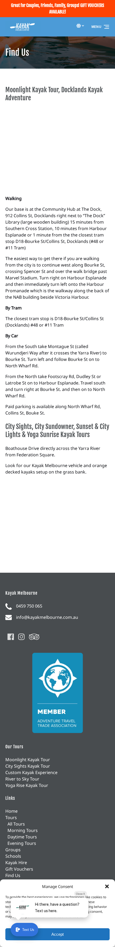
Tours (11, 817)
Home (11, 811)
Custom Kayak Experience (31, 772)
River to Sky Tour (22, 779)
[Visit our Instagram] (21, 637)
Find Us (12, 875)
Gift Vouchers (19, 869)
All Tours (16, 824)
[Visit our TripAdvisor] (34, 637)
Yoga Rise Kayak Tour (26, 785)
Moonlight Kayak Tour (27, 760)
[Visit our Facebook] (10, 637)
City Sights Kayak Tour (27, 766)
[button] (107, 886)
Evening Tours (21, 843)
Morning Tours (22, 830)
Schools (13, 856)
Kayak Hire (16, 862)
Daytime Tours (22, 837)
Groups (13, 850)
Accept (57, 934)
